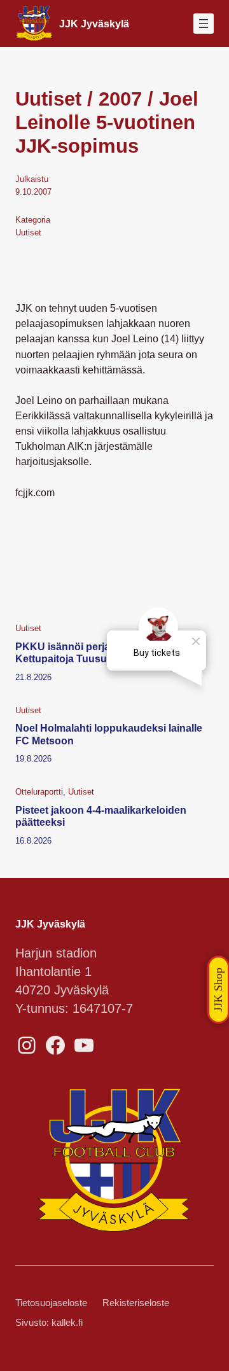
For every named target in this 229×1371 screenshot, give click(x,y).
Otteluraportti (39, 792)
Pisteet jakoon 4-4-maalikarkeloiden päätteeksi (100, 816)
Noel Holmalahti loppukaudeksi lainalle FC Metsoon (108, 734)
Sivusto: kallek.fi (49, 1323)
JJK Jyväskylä (94, 23)
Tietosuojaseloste (51, 1303)
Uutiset (28, 232)
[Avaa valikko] (203, 23)
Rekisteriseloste (135, 1303)
